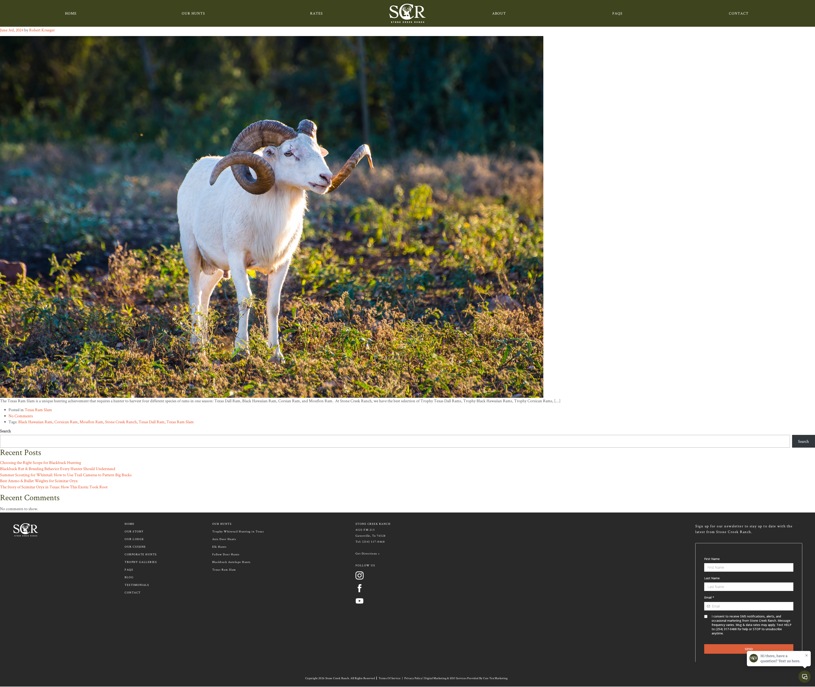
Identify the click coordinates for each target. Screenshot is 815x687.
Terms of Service (389, 678)
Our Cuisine (135, 547)
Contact (739, 13)
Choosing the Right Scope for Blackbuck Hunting (40, 462)
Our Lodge (134, 539)
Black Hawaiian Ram (35, 421)
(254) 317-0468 (373, 541)
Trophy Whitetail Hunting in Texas (238, 531)
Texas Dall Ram (151, 421)
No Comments (20, 416)
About (499, 13)
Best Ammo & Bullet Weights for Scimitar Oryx (39, 480)
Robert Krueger (42, 30)
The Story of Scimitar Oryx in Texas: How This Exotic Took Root (54, 487)
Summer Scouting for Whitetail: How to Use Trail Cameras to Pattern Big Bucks (66, 475)
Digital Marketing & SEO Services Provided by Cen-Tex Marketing (465, 678)
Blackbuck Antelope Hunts (231, 562)
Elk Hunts (219, 547)
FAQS (617, 13)
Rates (316, 13)
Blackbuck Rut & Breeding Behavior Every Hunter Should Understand (57, 468)
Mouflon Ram (91, 421)
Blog (129, 577)
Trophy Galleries (141, 562)
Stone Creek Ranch (121, 421)
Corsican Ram (66, 421)
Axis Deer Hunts (224, 539)
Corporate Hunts (141, 554)
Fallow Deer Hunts (226, 554)
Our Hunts (193, 13)
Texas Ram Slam (38, 409)
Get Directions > (368, 553)
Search (5, 431)
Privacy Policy (413, 678)
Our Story (134, 531)
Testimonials (137, 585)
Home (71, 13)
